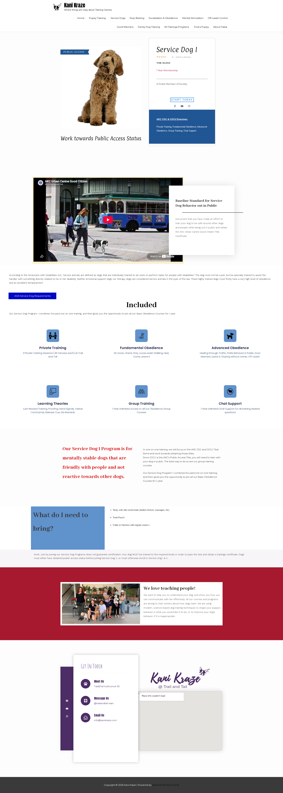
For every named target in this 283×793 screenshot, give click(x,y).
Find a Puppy (201, 26)
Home (80, 18)
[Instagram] (189, 106)
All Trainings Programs (177, 26)
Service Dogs (118, 18)
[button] (182, 57)
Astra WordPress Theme (165, 785)
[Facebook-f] (174, 106)
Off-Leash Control (218, 18)
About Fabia (220, 26)
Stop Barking (137, 18)
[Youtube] (182, 106)
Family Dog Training (149, 26)
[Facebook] (67, 701)
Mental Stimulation (192, 18)
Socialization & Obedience (163, 18)
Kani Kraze (74, 5)
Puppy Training (97, 18)
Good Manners (125, 26)
